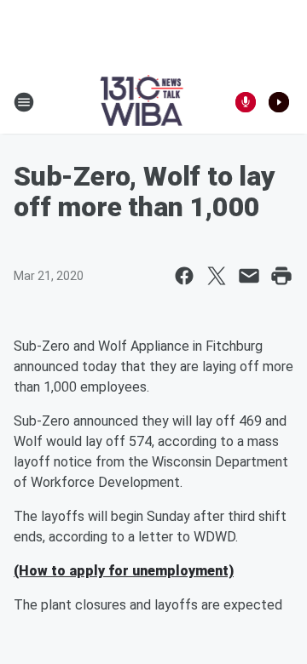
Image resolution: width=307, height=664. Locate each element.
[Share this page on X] (217, 276)
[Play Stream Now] (279, 102)
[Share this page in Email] (249, 276)
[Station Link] (142, 102)
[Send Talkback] (245, 102)
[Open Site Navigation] (24, 102)
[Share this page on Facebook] (184, 276)
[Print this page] (281, 276)
